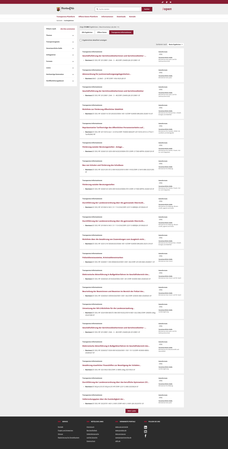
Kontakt (132, 16)
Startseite (59, 20)
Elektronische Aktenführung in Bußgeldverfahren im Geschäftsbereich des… (116, 274)
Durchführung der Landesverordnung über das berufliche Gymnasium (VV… (115, 382)
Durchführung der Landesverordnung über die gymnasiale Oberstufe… (113, 203)
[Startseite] (65, 9)
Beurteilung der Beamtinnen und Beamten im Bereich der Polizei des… (113, 291)
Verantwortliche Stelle (54, 48)
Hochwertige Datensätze (55, 74)
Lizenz (48, 68)
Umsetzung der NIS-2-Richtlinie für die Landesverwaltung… (108, 308)
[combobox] (118, 9)
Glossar (60, 434)
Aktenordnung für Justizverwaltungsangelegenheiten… (106, 74)
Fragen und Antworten (65, 430)
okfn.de (117, 441)
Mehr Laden (132, 411)
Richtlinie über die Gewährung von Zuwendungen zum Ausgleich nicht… (114, 239)
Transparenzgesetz (53, 42)
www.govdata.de (120, 430)
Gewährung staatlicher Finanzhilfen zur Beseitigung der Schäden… (111, 365)
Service (65, 422)
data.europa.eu (120, 434)
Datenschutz (91, 441)
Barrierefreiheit (92, 430)
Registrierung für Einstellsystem (68, 438)
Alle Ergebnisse (87, 32)
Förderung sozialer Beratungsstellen (98, 184)
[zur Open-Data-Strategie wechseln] (167, 9)
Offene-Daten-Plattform (88, 16)
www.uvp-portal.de (121, 427)
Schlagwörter (51, 55)
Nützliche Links (97, 422)
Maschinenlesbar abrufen (108, 27)
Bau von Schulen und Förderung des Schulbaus (102, 165)
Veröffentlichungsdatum (55, 81)
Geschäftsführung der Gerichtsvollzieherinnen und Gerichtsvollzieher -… (114, 56)
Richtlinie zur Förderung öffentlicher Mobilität (102, 109)
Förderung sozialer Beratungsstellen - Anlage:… (103, 147)
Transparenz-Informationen (121, 32)
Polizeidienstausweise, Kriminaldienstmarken (102, 257)
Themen (49, 35)
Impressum (90, 427)
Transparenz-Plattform (66, 16)
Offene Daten (102, 32)
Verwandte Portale (127, 422)
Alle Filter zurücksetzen (67, 29)
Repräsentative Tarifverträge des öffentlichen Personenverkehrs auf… (113, 127)
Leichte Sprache (92, 438)
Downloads (121, 16)
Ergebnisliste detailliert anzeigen (94, 40)
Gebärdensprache (93, 434)
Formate (49, 61)
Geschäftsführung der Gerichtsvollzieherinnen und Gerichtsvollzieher (113, 91)
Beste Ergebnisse (175, 44)
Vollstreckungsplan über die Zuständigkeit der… (103, 399)
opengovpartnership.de (123, 438)
